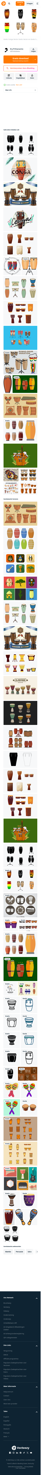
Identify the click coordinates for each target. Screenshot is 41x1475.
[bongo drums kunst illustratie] (11, 1308)
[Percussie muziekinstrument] (13, 1239)
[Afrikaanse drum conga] (26, 1418)
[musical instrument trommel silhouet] (11, 1452)
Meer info (8, 92)
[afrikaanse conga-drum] (7, 405)
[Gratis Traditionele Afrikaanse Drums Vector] (20, 309)
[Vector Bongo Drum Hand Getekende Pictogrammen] (12, 1005)
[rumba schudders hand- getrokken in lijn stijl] (14, 1436)
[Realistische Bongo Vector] (12, 528)
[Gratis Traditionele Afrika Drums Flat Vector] (12, 555)
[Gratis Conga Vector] (20, 147)
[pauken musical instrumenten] (10, 991)
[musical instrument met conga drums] (11, 287)
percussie (19, 1470)
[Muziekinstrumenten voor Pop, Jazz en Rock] (20, 1379)
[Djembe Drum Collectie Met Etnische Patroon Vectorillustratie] (20, 780)
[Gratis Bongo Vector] (20, 1330)
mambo (8, 1470)
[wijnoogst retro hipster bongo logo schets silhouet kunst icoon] (10, 1069)
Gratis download (21, 59)
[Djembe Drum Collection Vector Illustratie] (20, 755)
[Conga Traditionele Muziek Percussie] (20, 1354)
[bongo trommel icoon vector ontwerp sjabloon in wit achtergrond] (11, 1100)
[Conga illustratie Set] (20, 805)
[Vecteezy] (3, 3)
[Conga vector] (20, 359)
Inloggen (30, 3)
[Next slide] (32, 1470)
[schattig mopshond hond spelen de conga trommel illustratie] (11, 514)
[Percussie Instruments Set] (20, 446)
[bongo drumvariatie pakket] (20, 384)
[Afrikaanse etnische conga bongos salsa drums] (20, 196)
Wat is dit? (19, 85)
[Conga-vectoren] (20, 470)
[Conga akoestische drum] (20, 495)
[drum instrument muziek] (11, 1418)
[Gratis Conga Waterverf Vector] (20, 172)
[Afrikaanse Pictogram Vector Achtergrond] (20, 630)
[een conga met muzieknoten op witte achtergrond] (12, 268)
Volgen (33, 51)
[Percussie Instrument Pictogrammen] (20, 972)
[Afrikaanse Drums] (20, 334)
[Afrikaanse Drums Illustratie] (20, 246)
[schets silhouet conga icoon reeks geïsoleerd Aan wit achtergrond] (20, 826)
